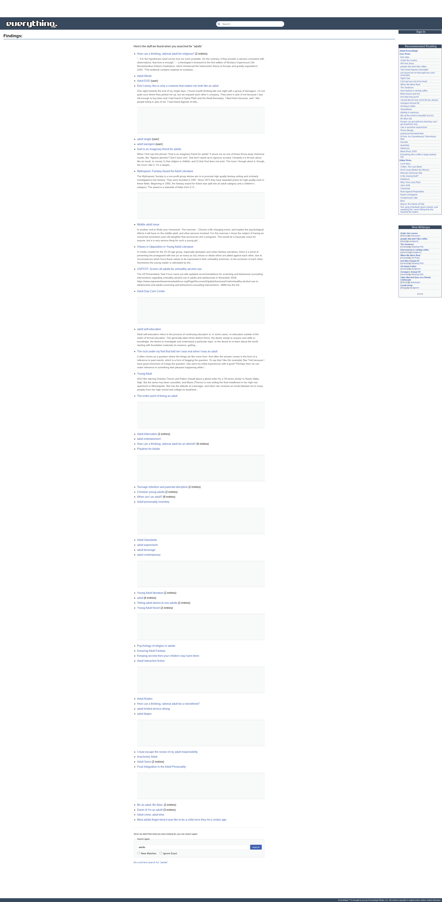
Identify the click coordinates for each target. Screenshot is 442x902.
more (420, 294)
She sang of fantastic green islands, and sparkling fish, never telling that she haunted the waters (419, 209)
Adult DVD (143, 80)
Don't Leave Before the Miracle (414, 170)
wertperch (414, 241)
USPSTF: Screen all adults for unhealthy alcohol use (169, 268)
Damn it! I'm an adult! (150, 809)
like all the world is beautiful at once (417, 115)
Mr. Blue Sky (406, 118)
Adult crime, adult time (150, 814)
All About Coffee (407, 106)
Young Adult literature (150, 592)
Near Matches (148, 853)
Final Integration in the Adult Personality (161, 766)
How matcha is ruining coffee (413, 91)
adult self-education (149, 329)
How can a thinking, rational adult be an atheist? (166, 443)
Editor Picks (405, 160)
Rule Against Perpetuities (412, 191)
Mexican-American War (411, 173)
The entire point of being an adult (157, 395)
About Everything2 (409, 51)
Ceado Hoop (406, 285)
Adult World (144, 76)
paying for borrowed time (412, 133)
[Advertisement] (221, 8)
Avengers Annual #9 (409, 103)
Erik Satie (404, 57)
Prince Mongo (407, 130)
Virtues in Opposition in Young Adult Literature (165, 246)
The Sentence (407, 87)
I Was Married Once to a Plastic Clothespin (415, 278)
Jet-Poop (415, 258)
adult (140, 597)
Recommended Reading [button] (421, 46)
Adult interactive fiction (151, 660)
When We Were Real (410, 84)
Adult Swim (144, 761)
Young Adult (144, 373)
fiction (404, 236)
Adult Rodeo (144, 698)
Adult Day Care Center (151, 291)
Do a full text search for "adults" (151, 862)
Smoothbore (406, 109)
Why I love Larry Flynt (410, 182)
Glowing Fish (417, 247)
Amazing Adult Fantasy (151, 650)
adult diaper (144, 713)
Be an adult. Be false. (150, 804)
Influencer (405, 148)
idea (403, 241)
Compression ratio (409, 198)
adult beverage (146, 549)
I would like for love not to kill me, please (419, 100)
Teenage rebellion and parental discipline (162, 486)
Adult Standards (147, 539)
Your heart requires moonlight (414, 69)
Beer (402, 201)
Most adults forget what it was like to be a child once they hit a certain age (181, 819)
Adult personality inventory (153, 501)
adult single (144, 139)
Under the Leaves (408, 60)
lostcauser (415, 236)
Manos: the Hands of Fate (412, 204)
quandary (404, 145)
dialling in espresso (409, 112)
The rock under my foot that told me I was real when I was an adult (177, 351)
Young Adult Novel (148, 607)
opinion (404, 252)
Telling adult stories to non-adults (157, 602)
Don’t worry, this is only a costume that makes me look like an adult (177, 85)
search (256, 847)
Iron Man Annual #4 (409, 97)
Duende (404, 142)
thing (403, 288)
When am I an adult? (149, 496)
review (404, 247)
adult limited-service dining (153, 708)
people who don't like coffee (413, 66)
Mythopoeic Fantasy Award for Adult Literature (165, 171)
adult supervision (147, 544)
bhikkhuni (405, 179)
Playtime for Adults (148, 448)
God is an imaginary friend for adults (159, 149)
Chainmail (405, 188)
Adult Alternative (147, 434)
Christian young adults (151, 491)
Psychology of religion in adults (156, 645)
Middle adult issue (148, 224)
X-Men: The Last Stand (411, 167)
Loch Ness (405, 163)
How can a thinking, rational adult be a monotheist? (168, 703)
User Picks (405, 54)
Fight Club (405, 78)
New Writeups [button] (421, 227)
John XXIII (405, 185)
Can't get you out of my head (413, 81)
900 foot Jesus (407, 63)
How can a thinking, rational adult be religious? (165, 53)
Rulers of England (408, 195)
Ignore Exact (170, 853)
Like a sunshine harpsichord (413, 127)
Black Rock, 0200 (408, 151)
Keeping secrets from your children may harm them (168, 655)
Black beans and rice (410, 94)
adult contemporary (149, 554)
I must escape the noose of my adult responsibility (167, 751)
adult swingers (146, 144)
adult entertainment (149, 438)
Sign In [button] (420, 31)
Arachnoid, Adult (147, 756)
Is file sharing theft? (409, 176)
